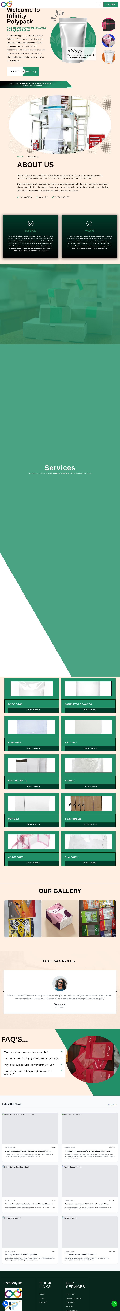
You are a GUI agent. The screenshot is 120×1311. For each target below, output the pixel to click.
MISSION (30, 230)
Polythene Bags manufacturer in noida (24, 39)
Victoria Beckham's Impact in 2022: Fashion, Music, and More (86, 1204)
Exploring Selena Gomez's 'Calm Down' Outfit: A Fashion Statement (29, 1204)
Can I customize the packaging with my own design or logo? (32, 1058)
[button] (3, 918)
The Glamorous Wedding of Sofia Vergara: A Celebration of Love (87, 1151)
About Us (15, 71)
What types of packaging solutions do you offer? (26, 1052)
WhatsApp (31, 71)
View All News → (113, 1104)
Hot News (52, 1147)
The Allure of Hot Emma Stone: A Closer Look (80, 1255)
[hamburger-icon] (98, 4)
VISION (89, 230)
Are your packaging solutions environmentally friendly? (29, 1065)
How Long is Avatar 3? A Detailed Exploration (21, 1255)
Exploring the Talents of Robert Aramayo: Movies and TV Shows (27, 1151)
